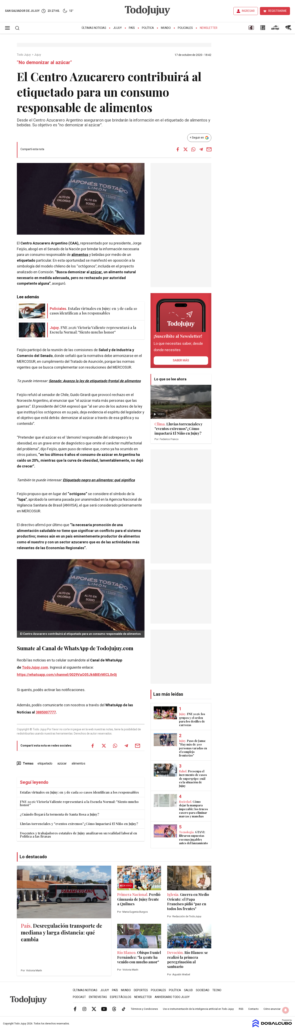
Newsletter (208, 28)
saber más (181, 360)
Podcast (79, 997)
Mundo (166, 28)
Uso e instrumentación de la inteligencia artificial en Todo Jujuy (198, 1009)
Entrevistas (98, 997)
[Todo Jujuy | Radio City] (262, 29)
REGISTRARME (277, 11)
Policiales (185, 28)
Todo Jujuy (24, 55)
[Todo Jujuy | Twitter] (94, 1009)
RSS (241, 1009)
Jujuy (117, 28)
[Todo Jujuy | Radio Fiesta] (288, 29)
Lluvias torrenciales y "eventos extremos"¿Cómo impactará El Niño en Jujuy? (79, 824)
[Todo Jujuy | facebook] (75, 1009)
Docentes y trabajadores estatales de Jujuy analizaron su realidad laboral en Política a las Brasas (78, 834)
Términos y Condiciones (144, 1009)
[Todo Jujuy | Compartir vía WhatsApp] (193, 149)
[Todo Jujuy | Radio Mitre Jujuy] (275, 29)
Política (148, 28)
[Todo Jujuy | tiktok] (123, 1009)
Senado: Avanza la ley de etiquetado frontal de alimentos (95, 381)
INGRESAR (248, 11)
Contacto (253, 1009)
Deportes (141, 990)
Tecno (216, 990)
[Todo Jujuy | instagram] (84, 1009)
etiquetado (45, 763)
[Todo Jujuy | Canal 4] (251, 29)
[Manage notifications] (285, 1010)
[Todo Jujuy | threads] (114, 1009)
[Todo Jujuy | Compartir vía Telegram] (201, 149)
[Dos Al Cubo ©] (272, 1026)
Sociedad (202, 990)
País (132, 28)
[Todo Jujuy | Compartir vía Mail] (208, 149)
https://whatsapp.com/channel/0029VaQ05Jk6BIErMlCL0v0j (67, 674)
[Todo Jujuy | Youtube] (104, 1009)
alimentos (79, 254)
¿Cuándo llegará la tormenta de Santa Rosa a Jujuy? (59, 814)
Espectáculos (120, 997)
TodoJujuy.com (35, 667)
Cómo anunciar (272, 1009)
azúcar (96, 272)
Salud (188, 990)
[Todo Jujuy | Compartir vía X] (185, 149)
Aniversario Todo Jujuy (172, 997)
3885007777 (46, 712)
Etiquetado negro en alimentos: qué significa (99, 480)
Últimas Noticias (94, 28)
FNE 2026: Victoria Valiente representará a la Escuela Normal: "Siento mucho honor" (79, 803)
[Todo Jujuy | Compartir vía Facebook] (177, 149)
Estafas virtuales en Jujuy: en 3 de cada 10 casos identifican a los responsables (79, 792)
